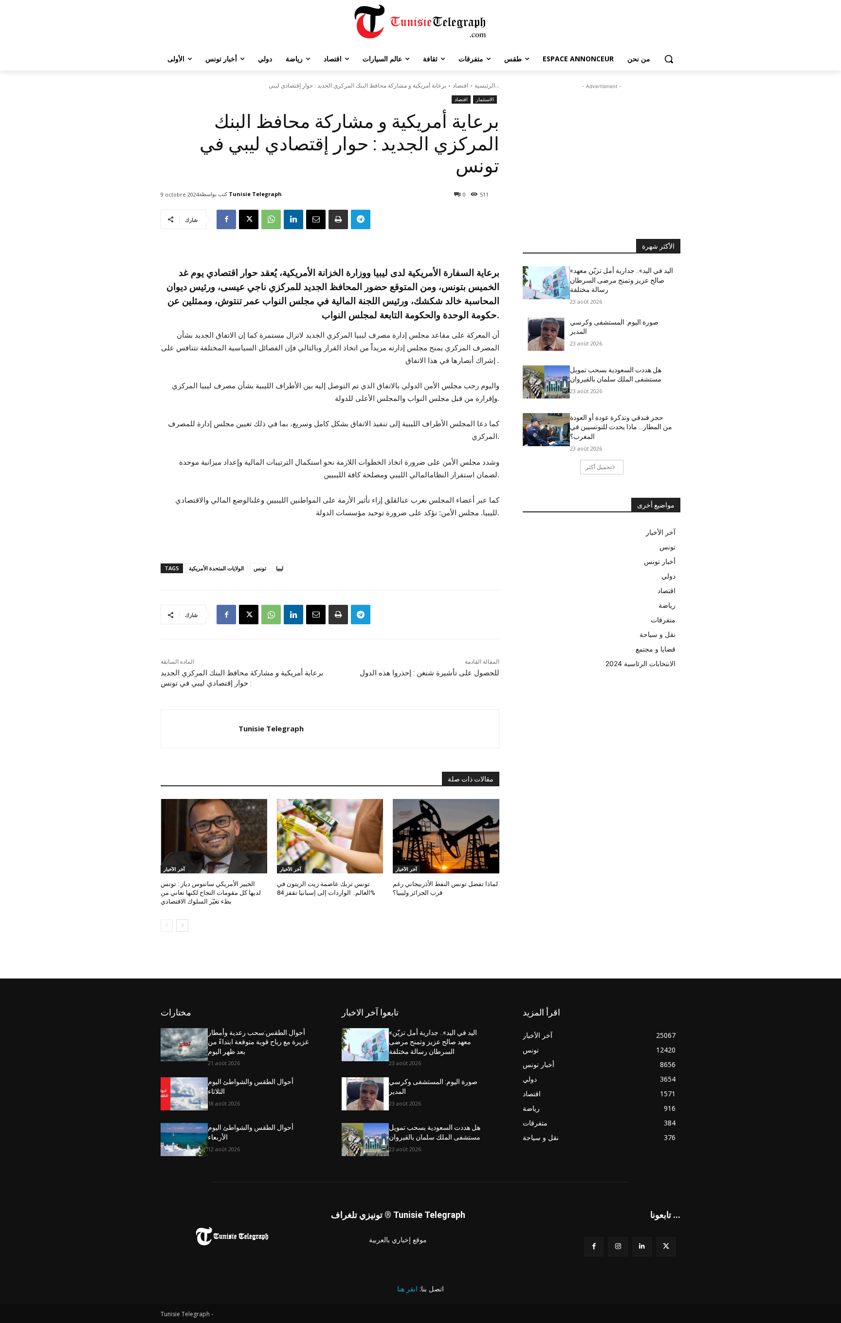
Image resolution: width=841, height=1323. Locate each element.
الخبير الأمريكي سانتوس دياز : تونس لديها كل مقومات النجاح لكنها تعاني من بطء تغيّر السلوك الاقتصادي (211, 892)
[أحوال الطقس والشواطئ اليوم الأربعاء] (184, 1139)
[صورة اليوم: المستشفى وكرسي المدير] (546, 334)
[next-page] (182, 925)
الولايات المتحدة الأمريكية (216, 568)
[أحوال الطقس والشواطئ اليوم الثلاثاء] (184, 1093)
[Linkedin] (293, 219)
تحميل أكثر (598, 467)
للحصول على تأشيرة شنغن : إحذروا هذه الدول (429, 673)
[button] (668, 59)
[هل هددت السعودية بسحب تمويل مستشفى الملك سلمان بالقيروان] (546, 382)
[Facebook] (226, 219)
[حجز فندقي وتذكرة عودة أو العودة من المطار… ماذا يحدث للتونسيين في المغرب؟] (546, 429)
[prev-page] (167, 925)
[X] (248, 219)
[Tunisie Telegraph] (199, 729)
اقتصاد (460, 85)
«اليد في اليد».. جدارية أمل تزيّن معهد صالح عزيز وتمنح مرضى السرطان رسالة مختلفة (621, 280)
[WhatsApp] (271, 219)
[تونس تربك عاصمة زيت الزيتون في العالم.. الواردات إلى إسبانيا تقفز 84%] (330, 836)
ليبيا (279, 568)
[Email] (316, 219)
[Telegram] (360, 219)
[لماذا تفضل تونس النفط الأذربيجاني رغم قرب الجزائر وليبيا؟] (446, 836)
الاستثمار (485, 99)
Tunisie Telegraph (255, 194)
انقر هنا (407, 1288)
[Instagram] (617, 1246)
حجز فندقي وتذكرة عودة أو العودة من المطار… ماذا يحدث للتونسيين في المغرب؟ (621, 427)
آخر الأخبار (174, 869)
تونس (260, 568)
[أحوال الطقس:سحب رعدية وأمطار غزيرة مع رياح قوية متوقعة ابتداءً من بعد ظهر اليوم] (184, 1044)
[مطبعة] (338, 219)
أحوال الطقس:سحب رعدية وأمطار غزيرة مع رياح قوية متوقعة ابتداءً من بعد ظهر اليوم (258, 1042)
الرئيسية (485, 85)
